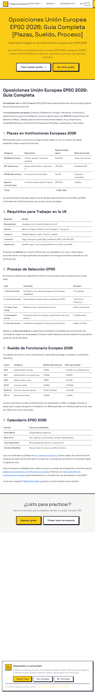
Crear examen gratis (32, 67)
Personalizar (65, 679)
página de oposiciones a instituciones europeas (26, 472)
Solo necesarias (42, 679)
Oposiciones (34, 3)
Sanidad (50, 3)
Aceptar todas (22, 679)
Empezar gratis (29, 520)
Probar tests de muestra (61, 520)
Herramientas (67, 3)
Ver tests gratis (65, 67)
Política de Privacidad (62, 687)
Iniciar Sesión (88, 4)
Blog (82, 3)
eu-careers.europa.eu (45, 455)
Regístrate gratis (31, 481)
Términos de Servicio (44, 687)
